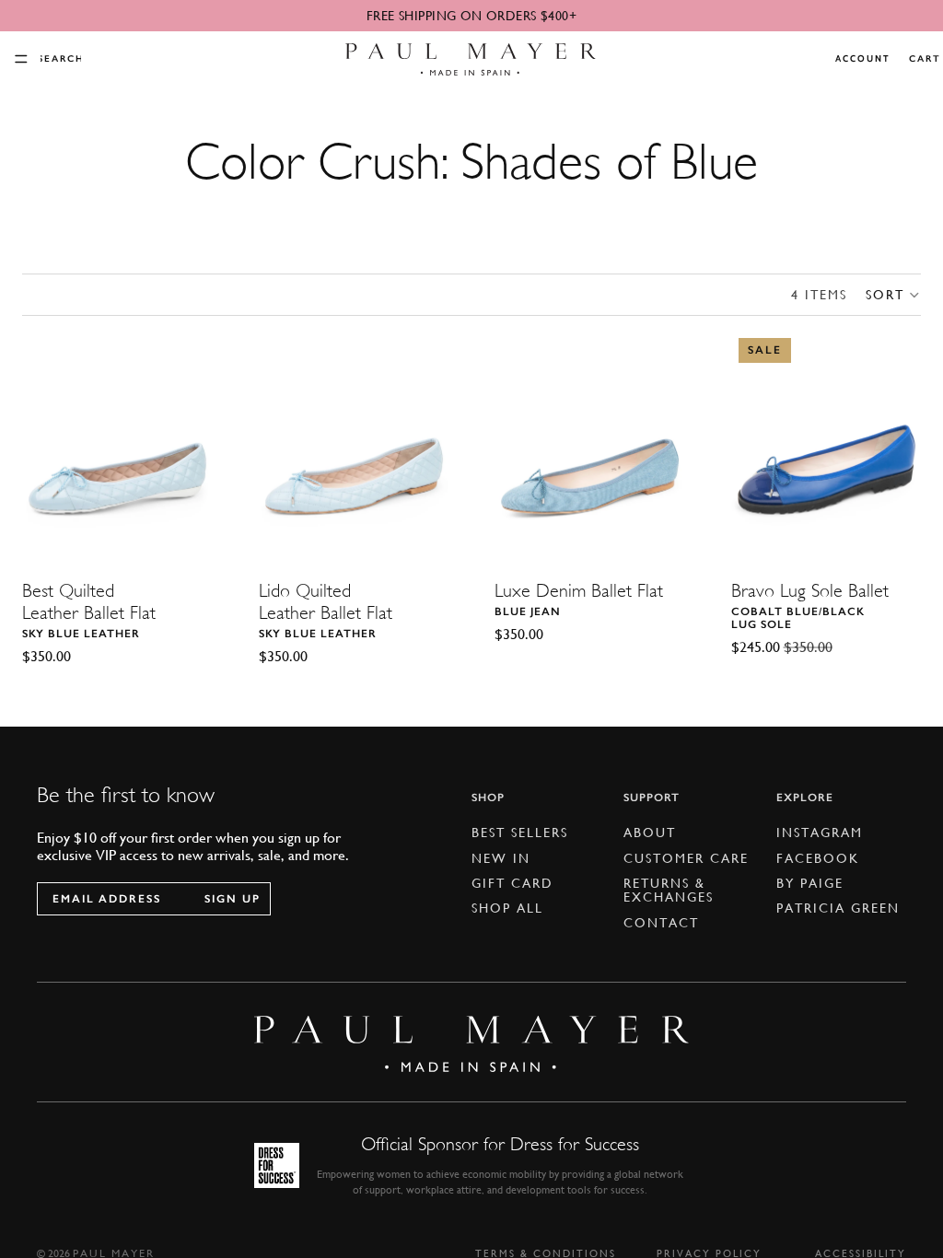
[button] (893, 294)
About (649, 833)
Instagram (819, 833)
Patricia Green (838, 909)
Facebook (817, 858)
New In (501, 858)
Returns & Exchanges (668, 890)
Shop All (507, 909)
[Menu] (21, 59)
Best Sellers (520, 833)
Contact (661, 922)
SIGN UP (232, 898)
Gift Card (512, 883)
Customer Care (686, 858)
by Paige (810, 883)
